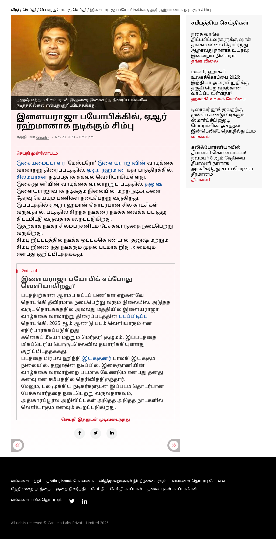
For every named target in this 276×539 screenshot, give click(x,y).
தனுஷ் (153, 184)
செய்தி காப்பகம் (126, 489)
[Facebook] (79, 433)
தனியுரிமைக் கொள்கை (70, 481)
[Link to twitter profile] (71, 501)
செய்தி (29, 10)
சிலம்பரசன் (31, 177)
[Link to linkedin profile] (84, 501)
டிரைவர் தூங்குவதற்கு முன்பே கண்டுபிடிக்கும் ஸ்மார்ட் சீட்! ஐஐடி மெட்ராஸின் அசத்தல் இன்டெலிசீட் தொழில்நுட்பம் (223, 120)
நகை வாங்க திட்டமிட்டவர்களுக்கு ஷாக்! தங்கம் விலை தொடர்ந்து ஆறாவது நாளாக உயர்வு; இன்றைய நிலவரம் (221, 45)
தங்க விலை (204, 61)
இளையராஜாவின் (122, 163)
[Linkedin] (111, 433)
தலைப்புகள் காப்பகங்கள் (172, 489)
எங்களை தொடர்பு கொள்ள (199, 481)
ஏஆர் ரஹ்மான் (106, 170)
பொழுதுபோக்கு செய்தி (63, 10)
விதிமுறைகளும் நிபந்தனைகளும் (133, 481)
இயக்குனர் (96, 359)
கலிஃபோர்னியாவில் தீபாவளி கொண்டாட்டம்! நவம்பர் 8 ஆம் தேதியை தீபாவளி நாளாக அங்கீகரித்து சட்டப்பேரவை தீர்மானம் (222, 161)
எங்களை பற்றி (26, 481)
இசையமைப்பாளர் (40, 163)
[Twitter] (95, 433)
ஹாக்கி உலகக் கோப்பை (218, 99)
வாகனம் (200, 137)
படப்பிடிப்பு (133, 317)
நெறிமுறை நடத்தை (31, 489)
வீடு (15, 10)
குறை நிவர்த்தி (71, 489)
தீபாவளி (200, 180)
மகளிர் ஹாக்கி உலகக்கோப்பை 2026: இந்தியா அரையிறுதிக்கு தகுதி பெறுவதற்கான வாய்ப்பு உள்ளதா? (220, 82)
